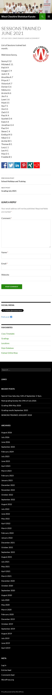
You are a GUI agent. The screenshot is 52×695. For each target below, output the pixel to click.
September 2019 (8, 629)
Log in (3, 665)
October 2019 (7, 624)
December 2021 (8, 542)
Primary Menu (49, 16)
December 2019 (8, 619)
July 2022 (5, 509)
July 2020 (5, 600)
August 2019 (6, 633)
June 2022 (5, 514)
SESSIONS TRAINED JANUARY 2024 (16, 415)
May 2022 (5, 518)
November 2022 (8, 490)
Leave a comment (32, 38)
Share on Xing (30, 165)
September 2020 (8, 590)
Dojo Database (7, 348)
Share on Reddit (37, 165)
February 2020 (7, 614)
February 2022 (7, 533)
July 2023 (5, 456)
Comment (6, 218)
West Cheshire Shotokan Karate (18, 16)
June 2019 (5, 643)
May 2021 (5, 566)
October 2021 (7, 547)
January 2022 (7, 538)
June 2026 (5, 442)
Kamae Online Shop (9, 353)
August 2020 (6, 595)
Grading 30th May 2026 (11, 405)
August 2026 (6, 432)
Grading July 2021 (8, 189)
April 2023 (5, 466)
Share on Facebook (4, 165)
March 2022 (6, 528)
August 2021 (6, 557)
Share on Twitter (11, 165)
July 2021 (5, 562)
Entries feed (6, 670)
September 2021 (8, 552)
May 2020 (5, 605)
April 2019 (5, 648)
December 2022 (8, 485)
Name (4, 252)
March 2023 (6, 471)
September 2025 (8, 447)
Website (5, 274)
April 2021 (5, 571)
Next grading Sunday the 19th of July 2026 (18, 401)
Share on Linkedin (17, 165)
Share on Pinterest (24, 165)
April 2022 (5, 523)
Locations (5, 343)
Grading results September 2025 (14, 410)
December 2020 (8, 581)
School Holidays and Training (13, 179)
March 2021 (6, 576)
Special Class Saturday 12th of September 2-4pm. (21, 396)
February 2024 (7, 451)
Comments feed (7, 675)
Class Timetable (7, 334)
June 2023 (5, 461)
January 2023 (7, 480)
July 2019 (5, 638)
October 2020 (7, 586)
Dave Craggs (18, 38)
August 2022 (6, 504)
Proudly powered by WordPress (12, 692)
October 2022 (7, 495)
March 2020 (6, 609)
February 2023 (7, 475)
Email (4, 263)
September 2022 (8, 499)
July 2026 (5, 437)
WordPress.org (7, 680)
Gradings (5, 338)
